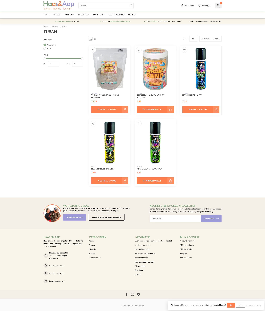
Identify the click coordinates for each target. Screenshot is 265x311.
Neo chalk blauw (192, 95)
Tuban (64, 27)
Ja (231, 305)
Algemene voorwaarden (144, 262)
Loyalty (191, 21)
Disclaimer (139, 270)
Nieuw (56, 15)
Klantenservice (216, 21)
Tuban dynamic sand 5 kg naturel (105, 96)
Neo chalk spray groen (149, 169)
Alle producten (186, 258)
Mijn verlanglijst (186, 249)
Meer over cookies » (253, 305)
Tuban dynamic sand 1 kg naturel (150, 96)
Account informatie (187, 241)
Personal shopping (142, 249)
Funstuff (98, 15)
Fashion (68, 15)
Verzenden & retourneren (145, 253)
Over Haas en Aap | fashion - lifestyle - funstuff (153, 241)
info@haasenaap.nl (56, 281)
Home (46, 15)
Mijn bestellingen (187, 245)
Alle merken (51, 45)
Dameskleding (116, 15)
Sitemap (138, 274)
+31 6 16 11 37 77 (56, 265)
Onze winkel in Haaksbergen (106, 217)
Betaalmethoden (141, 258)
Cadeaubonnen (202, 21)
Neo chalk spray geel (103, 169)
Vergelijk (183, 253)
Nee (240, 305)
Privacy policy (140, 266)
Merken (132, 15)
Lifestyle (83, 15)
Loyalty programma (142, 245)
